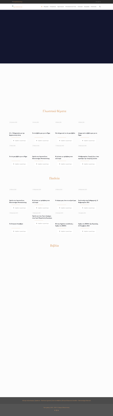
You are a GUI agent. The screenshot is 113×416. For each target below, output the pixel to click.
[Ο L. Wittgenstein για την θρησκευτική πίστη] (22, 125)
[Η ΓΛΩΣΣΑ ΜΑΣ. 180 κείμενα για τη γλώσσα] (43, 268)
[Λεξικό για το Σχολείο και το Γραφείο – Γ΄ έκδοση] (89, 304)
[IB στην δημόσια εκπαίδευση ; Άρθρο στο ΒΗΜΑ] (68, 216)
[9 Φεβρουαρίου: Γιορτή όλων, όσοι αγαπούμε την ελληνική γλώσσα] (91, 148)
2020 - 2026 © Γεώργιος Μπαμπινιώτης (59, 407)
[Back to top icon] (105, 412)
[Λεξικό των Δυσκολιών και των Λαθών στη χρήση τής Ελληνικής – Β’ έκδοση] (43, 304)
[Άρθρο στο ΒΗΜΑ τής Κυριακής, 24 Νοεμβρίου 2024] (91, 216)
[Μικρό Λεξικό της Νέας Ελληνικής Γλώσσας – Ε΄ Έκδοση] (66, 341)
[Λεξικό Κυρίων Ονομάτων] (89, 377)
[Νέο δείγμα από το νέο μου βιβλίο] (68, 125)
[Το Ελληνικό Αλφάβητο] (22, 216)
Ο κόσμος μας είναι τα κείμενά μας (65, 200)
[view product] (28, 255)
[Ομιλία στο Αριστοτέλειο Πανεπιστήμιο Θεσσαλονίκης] (45, 148)
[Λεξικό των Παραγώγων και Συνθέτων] (89, 341)
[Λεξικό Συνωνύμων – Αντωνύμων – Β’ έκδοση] (20, 304)
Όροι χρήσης (47, 407)
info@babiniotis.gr (17, 1)
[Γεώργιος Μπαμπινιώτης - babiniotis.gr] (17, 7)
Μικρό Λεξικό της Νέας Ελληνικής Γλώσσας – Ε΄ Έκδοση (64, 360)
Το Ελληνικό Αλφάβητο (16, 224)
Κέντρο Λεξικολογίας (28, 400)
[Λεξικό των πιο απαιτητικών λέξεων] (66, 304)
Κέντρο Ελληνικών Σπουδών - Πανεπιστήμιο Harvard (76, 400)
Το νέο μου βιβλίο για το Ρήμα (18, 156)
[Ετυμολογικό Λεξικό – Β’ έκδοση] (89, 268)
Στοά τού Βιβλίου (56, 400)
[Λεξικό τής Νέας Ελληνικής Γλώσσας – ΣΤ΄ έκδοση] (20, 268)
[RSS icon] (100, 1)
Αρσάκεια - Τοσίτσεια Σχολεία (43, 400)
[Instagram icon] (98, 1)
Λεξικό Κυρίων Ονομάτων (87, 394)
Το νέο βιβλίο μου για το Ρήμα (41, 133)
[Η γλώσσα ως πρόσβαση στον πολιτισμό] (68, 148)
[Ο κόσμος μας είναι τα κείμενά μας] (68, 192)
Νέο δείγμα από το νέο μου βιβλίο (65, 133)
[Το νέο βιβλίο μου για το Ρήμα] (45, 125)
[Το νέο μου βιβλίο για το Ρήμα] (22, 148)
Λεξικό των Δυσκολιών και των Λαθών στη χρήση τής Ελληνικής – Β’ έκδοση (43, 324)
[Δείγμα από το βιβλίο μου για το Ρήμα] (91, 125)
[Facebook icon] (96, 1)
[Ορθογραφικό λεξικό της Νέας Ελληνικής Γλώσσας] (66, 268)
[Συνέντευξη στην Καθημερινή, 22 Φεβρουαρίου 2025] (91, 192)
